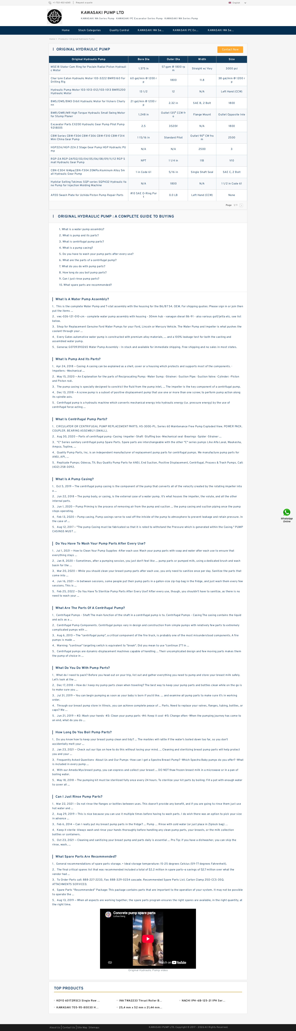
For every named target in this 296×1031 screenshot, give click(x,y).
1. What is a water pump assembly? (81, 229)
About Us (55, 1027)
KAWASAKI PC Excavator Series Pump (188, 30)
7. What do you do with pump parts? (82, 266)
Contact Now (230, 49)
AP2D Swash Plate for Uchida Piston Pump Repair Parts (87, 195)
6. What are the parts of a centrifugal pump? (87, 260)
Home (66, 30)
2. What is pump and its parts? (79, 235)
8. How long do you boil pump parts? (83, 272)
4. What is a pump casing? (76, 248)
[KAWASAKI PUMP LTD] (54, 16)
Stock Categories (89, 30)
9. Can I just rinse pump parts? (79, 279)
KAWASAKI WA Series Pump (153, 30)
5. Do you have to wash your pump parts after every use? (96, 254)
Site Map (82, 1027)
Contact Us (69, 1027)
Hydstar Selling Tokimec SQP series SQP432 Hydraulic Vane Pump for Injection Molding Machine (88, 183)
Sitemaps (94, 1027)
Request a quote (84, 2)
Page (229, 205)
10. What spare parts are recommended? (85, 285)
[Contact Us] (287, 515)
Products (63, 39)
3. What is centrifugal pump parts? (81, 241)
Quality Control (119, 30)
